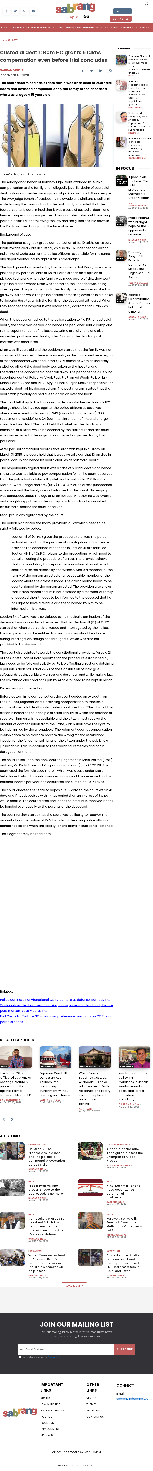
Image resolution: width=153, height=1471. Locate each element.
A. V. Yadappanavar (137, 204)
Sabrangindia (11, 70)
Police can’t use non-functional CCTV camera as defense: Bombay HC (55, 999)
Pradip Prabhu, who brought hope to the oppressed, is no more (139, 226)
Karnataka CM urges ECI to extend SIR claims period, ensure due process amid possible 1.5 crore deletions (47, 1226)
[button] (146, 3)
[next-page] (12, 1119)
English (73, 17)
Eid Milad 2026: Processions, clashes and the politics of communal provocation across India (46, 1156)
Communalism (137, 158)
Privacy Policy (54, 1357)
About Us (122, 11)
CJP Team (85, 1108)
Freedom (133, 133)
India (131, 76)
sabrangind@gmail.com (134, 1398)
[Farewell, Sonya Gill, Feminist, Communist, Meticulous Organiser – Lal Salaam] (121, 255)
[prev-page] (3, 1119)
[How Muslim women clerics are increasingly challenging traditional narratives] (121, 142)
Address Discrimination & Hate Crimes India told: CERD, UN (139, 303)
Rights (111, 1181)
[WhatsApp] (24, 11)
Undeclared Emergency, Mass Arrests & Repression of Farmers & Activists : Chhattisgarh (139, 121)
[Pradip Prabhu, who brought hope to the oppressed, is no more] (121, 221)
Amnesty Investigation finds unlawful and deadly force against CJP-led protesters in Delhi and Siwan (124, 1263)
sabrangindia (10, 1100)
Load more (73, 1285)
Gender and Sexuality (92, 1066)
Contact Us (121, 18)
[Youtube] (33, 11)
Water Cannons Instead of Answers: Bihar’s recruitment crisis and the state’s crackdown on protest (46, 1263)
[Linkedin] (101, 71)
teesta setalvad (138, 282)
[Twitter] (15, 11)
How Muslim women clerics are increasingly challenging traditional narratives (139, 147)
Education (135, 108)
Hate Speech (126, 1066)
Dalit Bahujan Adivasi (122, 181)
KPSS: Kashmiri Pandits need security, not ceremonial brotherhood (123, 1191)
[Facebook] (6, 11)
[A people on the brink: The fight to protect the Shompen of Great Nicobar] (90, 1150)
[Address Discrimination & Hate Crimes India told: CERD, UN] (121, 298)
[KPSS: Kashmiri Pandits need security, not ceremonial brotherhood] (90, 1187)
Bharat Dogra (137, 240)
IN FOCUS (125, 168)
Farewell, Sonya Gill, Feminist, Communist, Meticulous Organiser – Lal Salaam (139, 264)
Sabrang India (137, 317)
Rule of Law (9, 40)
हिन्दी (86, 17)
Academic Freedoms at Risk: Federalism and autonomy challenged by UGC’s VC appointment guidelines (138, 93)
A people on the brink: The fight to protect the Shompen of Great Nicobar (138, 187)
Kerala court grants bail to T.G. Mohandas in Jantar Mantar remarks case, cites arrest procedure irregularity (133, 1086)
